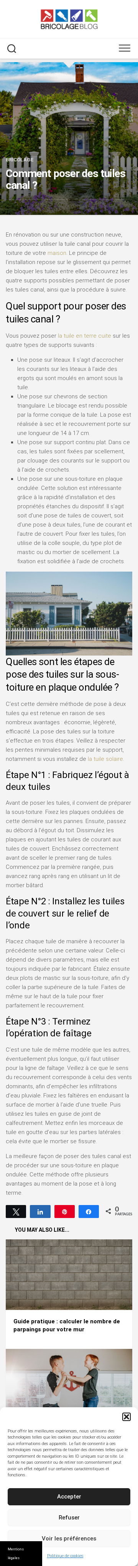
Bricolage (20, 160)
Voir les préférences (69, 1538)
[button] (126, 1417)
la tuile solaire (105, 759)
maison (57, 253)
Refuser (69, 1517)
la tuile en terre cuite (84, 335)
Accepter (69, 1496)
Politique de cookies (65, 1555)
